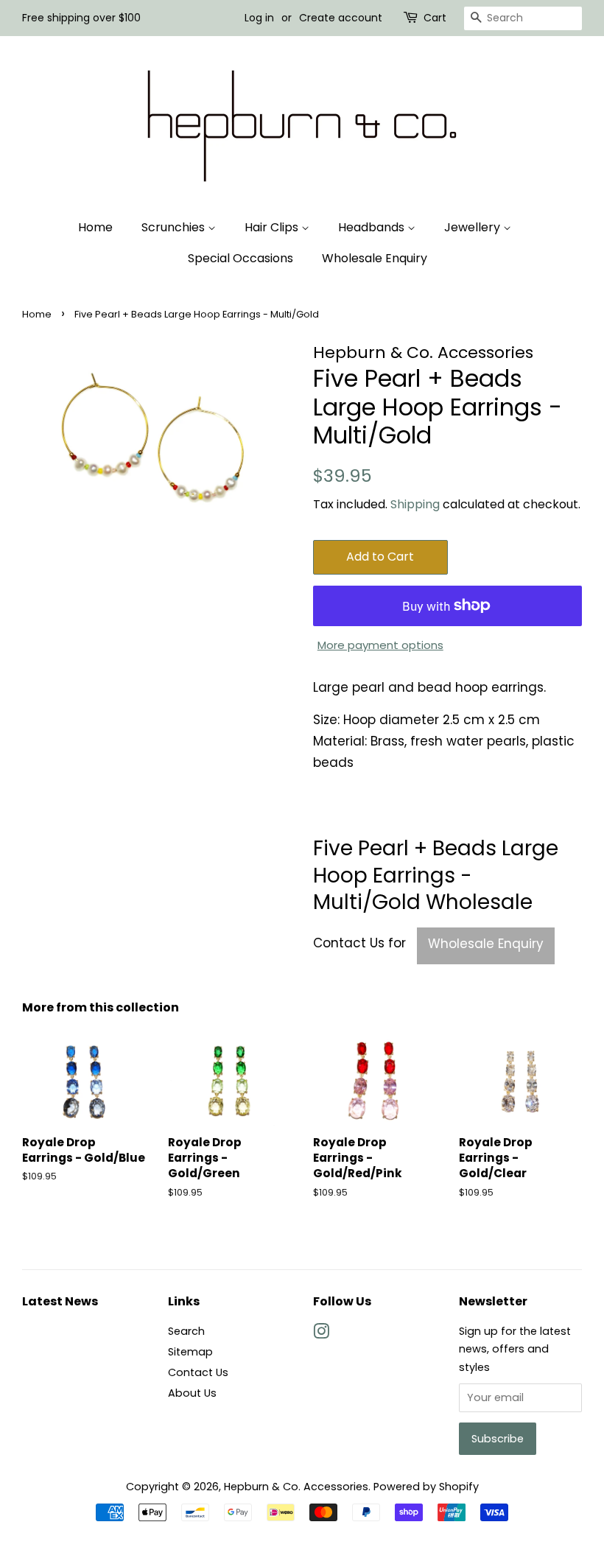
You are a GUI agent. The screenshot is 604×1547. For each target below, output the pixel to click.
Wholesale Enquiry (374, 258)
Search (186, 1331)
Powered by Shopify (426, 1486)
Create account (340, 17)
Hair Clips (273, 227)
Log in (259, 17)
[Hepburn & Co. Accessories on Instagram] (321, 1334)
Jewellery (473, 227)
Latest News (60, 1301)
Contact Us (198, 1372)
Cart (435, 17)
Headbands (372, 227)
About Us (192, 1393)
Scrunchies (174, 227)
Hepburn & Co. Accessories (296, 1486)
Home (95, 227)
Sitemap (190, 1351)
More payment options (380, 645)
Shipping (415, 504)
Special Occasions (240, 258)
